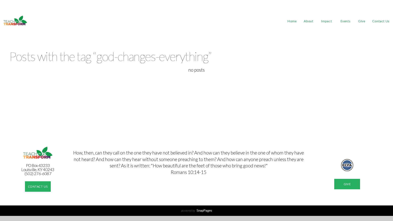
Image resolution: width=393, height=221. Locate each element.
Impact (327, 21)
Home (292, 21)
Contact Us (381, 21)
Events (345, 21)
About (309, 21)
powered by (196, 210)
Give (361, 21)
